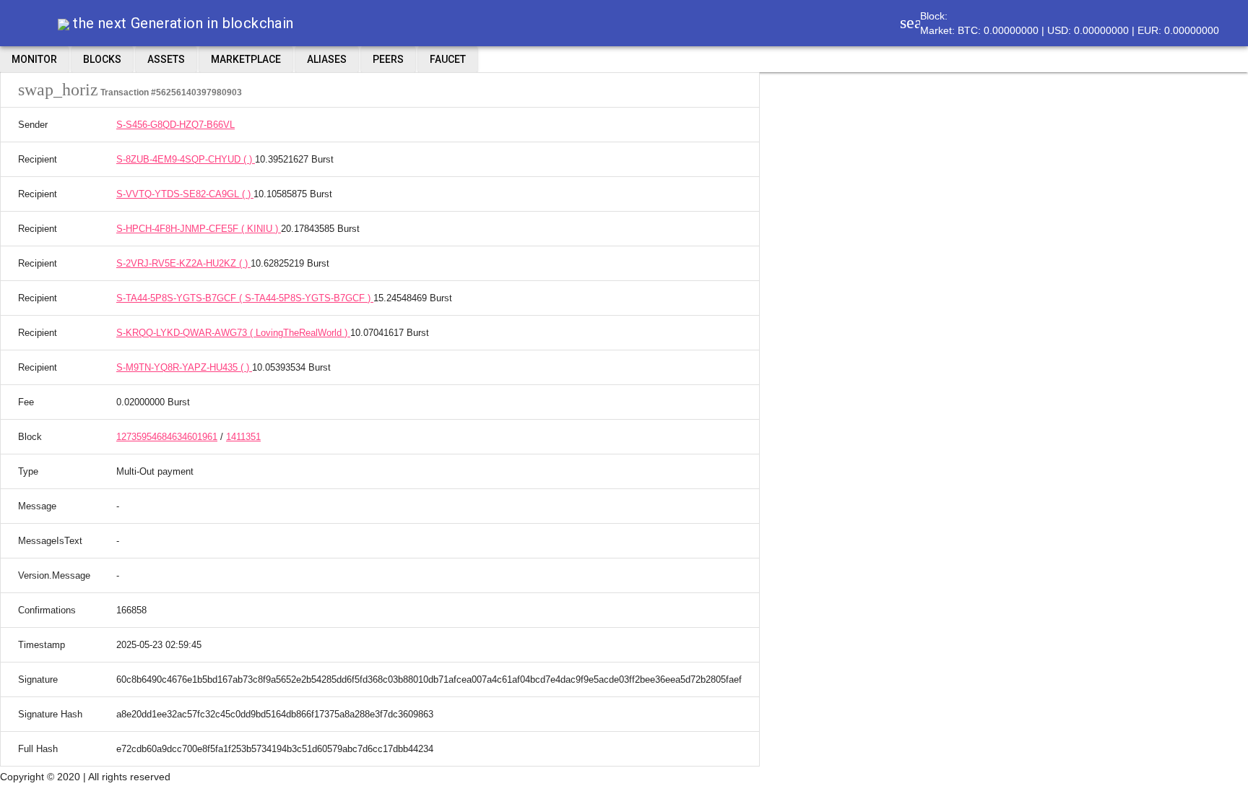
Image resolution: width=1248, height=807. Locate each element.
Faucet (448, 59)
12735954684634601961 (166, 436)
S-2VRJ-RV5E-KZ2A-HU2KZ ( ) (183, 263)
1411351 (243, 436)
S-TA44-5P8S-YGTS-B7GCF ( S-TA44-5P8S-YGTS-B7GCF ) (244, 298)
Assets (166, 59)
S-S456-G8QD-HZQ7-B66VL (175, 124)
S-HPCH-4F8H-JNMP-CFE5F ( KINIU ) (198, 228)
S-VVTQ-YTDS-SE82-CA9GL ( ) (185, 194)
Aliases (327, 59)
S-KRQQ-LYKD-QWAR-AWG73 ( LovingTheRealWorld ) (233, 332)
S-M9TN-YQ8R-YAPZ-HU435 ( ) (184, 367)
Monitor (34, 59)
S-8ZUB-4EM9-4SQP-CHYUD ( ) (185, 159)
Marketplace (246, 59)
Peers (388, 59)
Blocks (102, 59)
